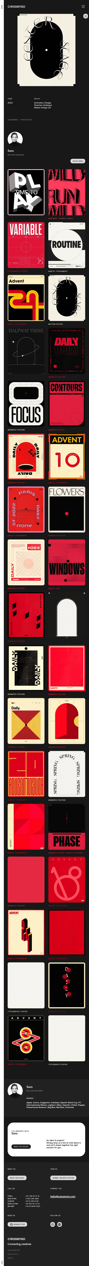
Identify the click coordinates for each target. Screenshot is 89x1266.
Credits (10, 1258)
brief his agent (21, 1147)
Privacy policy (13, 1254)
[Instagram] (52, 1224)
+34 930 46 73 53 (32, 1204)
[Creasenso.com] (16, 7)
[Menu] (83, 6)
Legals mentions (14, 1250)
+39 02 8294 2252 (32, 1206)
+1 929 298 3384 (32, 1198)
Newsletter (19, 1224)
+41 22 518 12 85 (32, 1201)
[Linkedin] (59, 1224)
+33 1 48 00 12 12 (32, 1196)
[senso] (2, 6)
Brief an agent (17, 1178)
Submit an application (63, 1178)
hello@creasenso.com (62, 1196)
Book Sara (78, 161)
